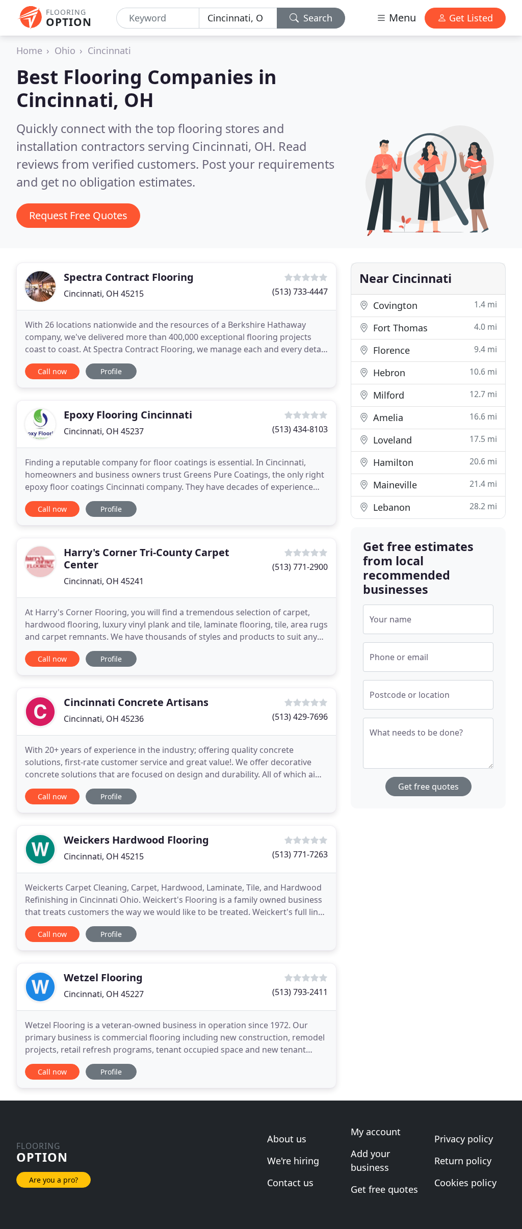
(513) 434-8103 (300, 429)
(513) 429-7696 (300, 716)
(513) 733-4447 (300, 291)
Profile (111, 371)
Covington (434, 305)
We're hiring (293, 1161)
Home (29, 50)
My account (376, 1132)
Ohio (65, 50)
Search (316, 18)
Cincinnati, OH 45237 (104, 431)
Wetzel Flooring (103, 977)
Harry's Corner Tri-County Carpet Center (146, 558)
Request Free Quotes (78, 215)
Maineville (434, 484)
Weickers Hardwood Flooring (136, 840)
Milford (434, 394)
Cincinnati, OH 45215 (104, 293)
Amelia (434, 417)
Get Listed (470, 18)
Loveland (434, 439)
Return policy (462, 1161)
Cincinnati (109, 50)
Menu (401, 17)
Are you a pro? (53, 1180)
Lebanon (434, 507)
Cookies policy (465, 1182)
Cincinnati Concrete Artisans (136, 702)
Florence (434, 350)
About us (286, 1139)
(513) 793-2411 (300, 992)
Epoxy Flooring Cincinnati (128, 415)
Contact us (290, 1182)
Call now (52, 371)
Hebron (434, 372)
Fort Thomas (434, 327)
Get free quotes (428, 786)
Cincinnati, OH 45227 (104, 994)
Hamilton (434, 462)
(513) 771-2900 (300, 566)
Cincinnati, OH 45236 (104, 718)
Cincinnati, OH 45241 (104, 581)
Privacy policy (463, 1139)
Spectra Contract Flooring (129, 277)
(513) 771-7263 (300, 854)
